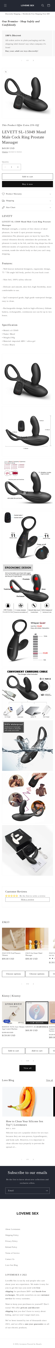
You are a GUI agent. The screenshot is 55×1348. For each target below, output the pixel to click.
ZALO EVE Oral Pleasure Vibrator (11, 954)
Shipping (5, 152)
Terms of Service (12, 1253)
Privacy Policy (11, 1241)
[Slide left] (22, 60)
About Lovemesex (12, 1229)
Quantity (5, 162)
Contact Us (9, 1259)
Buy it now (27, 184)
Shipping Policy (12, 1235)
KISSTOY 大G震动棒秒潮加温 (36, 1027)
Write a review (27, 899)
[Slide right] (33, 60)
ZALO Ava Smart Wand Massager (33, 954)
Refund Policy (11, 1247)
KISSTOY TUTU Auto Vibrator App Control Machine (13, 1028)
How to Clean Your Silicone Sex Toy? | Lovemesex (24, 1123)
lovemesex (23, 1344)
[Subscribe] (47, 1191)
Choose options (13, 974)
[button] (5, 5)
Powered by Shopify (34, 1344)
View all (28, 1068)
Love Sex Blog (11, 1265)
